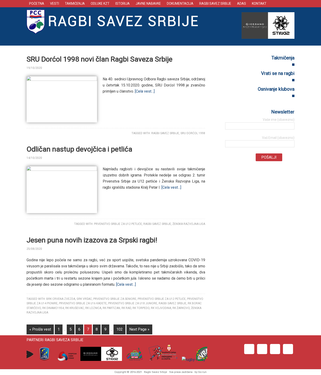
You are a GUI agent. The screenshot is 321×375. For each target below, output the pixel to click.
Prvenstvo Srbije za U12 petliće (118, 224)
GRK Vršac (84, 299)
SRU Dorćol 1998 (192, 133)
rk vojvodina (161, 308)
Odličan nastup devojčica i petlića (79, 149)
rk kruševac (74, 308)
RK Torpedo (141, 308)
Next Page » (139, 329)
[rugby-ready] (192, 359)
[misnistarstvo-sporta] (161, 359)
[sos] (133, 359)
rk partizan (111, 308)
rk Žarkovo (181, 308)
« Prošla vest (40, 329)
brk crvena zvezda (60, 299)
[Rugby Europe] (44, 359)
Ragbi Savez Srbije (115, 21)
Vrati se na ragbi (277, 73)
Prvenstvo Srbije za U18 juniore (132, 303)
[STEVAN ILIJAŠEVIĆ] (50, 68)
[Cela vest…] (145, 91)
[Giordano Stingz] (100, 359)
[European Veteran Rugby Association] (202, 359)
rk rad (126, 308)
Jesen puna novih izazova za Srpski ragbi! (92, 240)
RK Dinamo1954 (53, 308)
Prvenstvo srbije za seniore (114, 299)
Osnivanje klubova (276, 89)
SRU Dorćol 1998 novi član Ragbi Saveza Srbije (99, 59)
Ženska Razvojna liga (188, 224)
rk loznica (93, 308)
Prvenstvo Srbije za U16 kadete (83, 303)
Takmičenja (282, 58)
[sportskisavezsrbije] (66, 359)
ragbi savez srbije (165, 133)
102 (119, 329)
